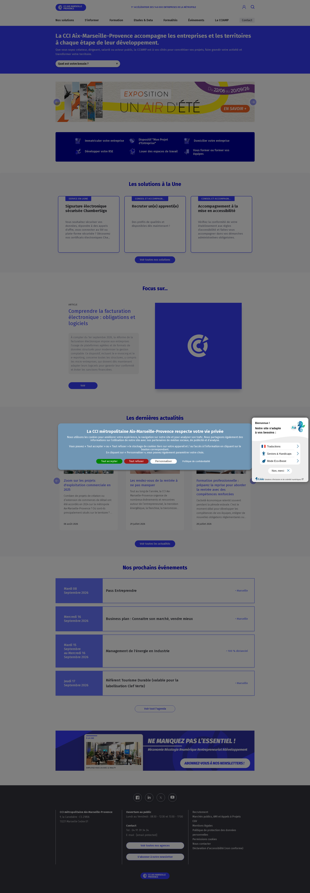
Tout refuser (136, 461)
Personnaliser (163, 461)
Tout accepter (109, 461)
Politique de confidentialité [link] (196, 461)
